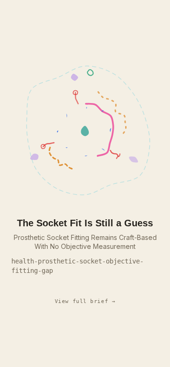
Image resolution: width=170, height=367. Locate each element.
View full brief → (85, 301)
